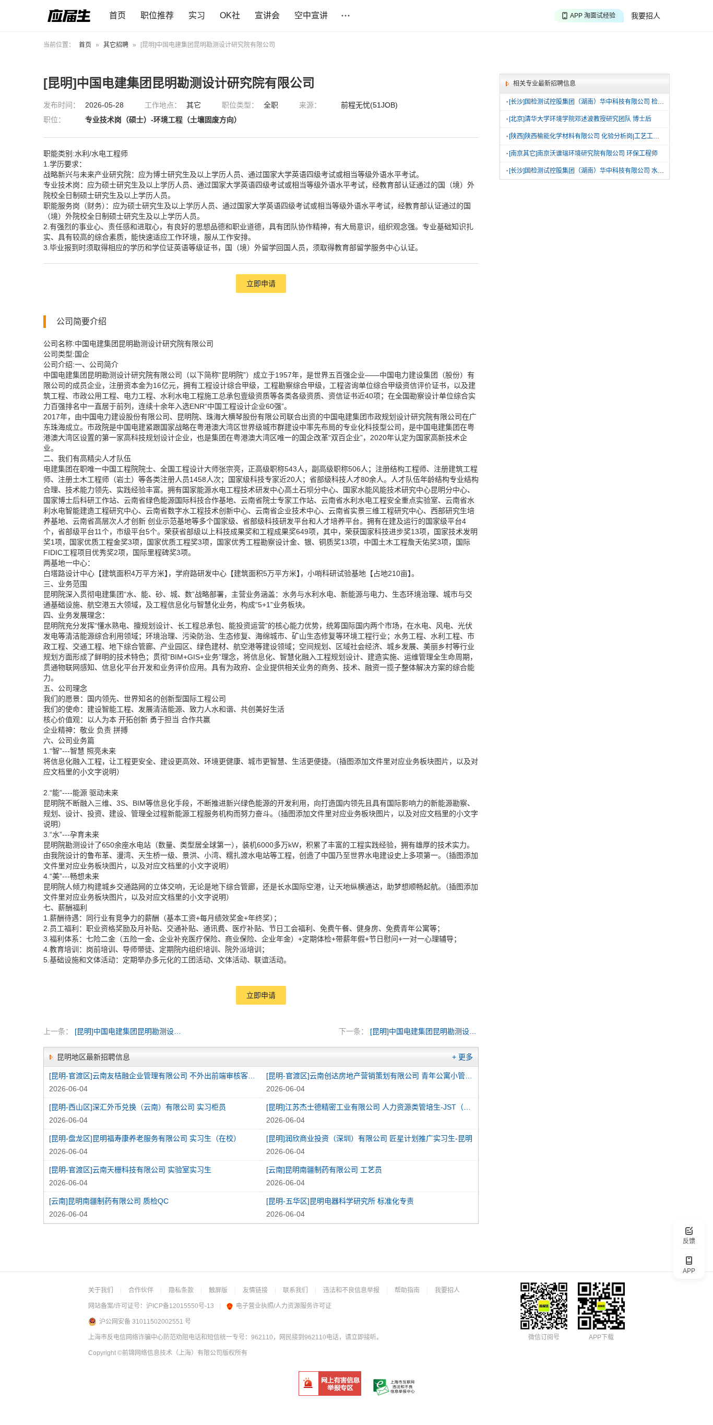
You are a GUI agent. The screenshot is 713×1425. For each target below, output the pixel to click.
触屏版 (218, 1290)
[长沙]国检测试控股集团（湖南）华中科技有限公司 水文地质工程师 (602, 170)
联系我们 (295, 1290)
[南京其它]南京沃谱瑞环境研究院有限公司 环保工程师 (583, 153)
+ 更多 (462, 1057)
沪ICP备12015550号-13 (180, 1306)
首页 (117, 15)
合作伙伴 (140, 1290)
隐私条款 (181, 1290)
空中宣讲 (311, 15)
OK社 (230, 15)
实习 (196, 15)
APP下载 (601, 1337)
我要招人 (645, 15)
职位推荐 (157, 15)
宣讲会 (267, 15)
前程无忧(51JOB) (369, 105)
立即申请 (261, 283)
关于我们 (100, 1290)
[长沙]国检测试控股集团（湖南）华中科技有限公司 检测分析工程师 (602, 101)
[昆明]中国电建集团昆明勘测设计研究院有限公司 (129, 1031)
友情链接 (255, 1290)
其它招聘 (115, 45)
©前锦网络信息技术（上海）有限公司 (169, 1353)
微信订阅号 (544, 1337)
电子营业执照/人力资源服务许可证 (283, 1306)
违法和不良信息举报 (351, 1290)
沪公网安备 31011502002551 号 (145, 1321)
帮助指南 (407, 1290)
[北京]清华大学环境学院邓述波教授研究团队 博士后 (580, 119)
